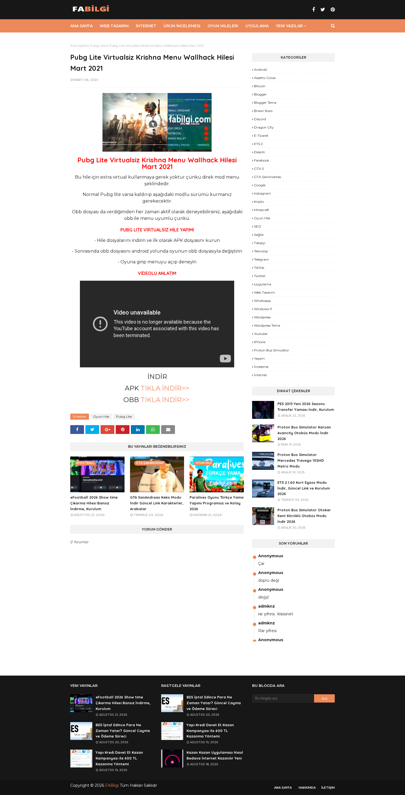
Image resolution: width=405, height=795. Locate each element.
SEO (257, 226)
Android (260, 69)
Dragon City (264, 127)
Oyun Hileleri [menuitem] (222, 25)
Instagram (262, 193)
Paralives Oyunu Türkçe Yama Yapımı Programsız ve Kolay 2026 (217, 503)
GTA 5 (259, 168)
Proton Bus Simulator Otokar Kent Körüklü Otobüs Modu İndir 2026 (304, 516)
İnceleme (261, 367)
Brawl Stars (263, 111)
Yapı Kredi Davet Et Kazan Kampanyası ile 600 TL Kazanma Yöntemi (119, 758)
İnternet (260, 375)
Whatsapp (262, 301)
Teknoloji (261, 251)
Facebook (261, 160)
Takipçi (259, 243)
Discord (260, 119)
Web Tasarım (264, 292)
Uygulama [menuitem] (257, 25)
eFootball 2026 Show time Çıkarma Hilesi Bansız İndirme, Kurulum (94, 503)
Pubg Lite (98, 45)
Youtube (260, 334)
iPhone (259, 342)
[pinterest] (332, 9)
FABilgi (112, 785)
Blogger (260, 94)
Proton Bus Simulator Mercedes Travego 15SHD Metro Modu (300, 460)
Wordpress (262, 317)
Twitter (260, 276)
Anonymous (270, 555)
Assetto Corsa (265, 78)
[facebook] (313, 9)
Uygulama (262, 284)
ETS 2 (258, 144)
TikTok (259, 268)
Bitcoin (259, 86)
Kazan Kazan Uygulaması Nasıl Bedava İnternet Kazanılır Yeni (215, 755)
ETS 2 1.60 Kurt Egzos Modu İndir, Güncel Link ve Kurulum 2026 (303, 488)
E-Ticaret (261, 135)
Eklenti (259, 152)
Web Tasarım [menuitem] (114, 25)
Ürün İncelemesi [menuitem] (181, 25)
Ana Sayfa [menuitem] (81, 25)
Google (259, 185)
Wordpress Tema (267, 325)
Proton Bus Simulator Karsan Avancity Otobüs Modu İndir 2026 (304, 433)
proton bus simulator (271, 350)
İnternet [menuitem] (146, 25)
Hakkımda (307, 787)
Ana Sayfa (78, 45)
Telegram (261, 259)
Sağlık (259, 235)
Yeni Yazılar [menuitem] (289, 25)
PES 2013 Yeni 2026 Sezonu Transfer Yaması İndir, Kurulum (305, 406)
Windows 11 (263, 309)
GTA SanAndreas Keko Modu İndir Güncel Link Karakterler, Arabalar (156, 503)
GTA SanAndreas (267, 177)
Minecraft (261, 210)
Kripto (259, 202)
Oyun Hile (101, 416)
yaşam (259, 358)
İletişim (328, 787)
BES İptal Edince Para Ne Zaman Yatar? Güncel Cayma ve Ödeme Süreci (123, 731)
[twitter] (322, 9)
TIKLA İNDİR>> (164, 388)
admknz (266, 606)
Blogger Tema (265, 102)
